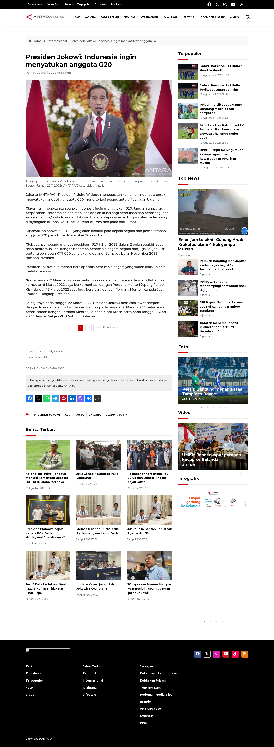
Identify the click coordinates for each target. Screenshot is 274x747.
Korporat (146, 715)
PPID (143, 722)
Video (184, 412)
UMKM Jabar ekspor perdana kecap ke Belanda (211, 457)
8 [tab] (228, 473)
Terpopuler (83, 4)
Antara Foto (53, 4)
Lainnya (234, 17)
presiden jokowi (47, 414)
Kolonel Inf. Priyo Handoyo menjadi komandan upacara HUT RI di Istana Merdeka (47, 478)
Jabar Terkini (110, 17)
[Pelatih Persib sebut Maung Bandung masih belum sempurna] (188, 110)
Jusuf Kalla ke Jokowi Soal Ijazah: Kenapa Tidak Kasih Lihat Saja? (46, 589)
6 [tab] (216, 473)
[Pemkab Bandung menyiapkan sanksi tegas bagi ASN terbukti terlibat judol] (188, 267)
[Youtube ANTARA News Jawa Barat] (233, 4)
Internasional (150, 17)
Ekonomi (130, 17)
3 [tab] (213, 407)
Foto (183, 346)
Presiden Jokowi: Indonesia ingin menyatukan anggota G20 (115, 41)
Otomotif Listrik (212, 17)
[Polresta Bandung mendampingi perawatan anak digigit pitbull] (188, 287)
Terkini (69, 4)
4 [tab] (219, 407)
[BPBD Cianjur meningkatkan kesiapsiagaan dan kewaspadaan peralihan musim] (188, 156)
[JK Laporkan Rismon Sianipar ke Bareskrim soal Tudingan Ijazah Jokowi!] (149, 565)
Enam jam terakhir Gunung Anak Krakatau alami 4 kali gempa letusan (210, 244)
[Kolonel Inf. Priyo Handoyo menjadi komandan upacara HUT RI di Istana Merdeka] (48, 454)
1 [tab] (201, 407)
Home (76, 17)
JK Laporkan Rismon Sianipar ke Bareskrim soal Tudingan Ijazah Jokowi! (149, 589)
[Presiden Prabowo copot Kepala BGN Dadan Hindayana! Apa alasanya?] (48, 510)
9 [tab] (234, 473)
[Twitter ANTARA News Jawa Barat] (217, 4)
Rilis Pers (116, 4)
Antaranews (35, 4)
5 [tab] (225, 407)
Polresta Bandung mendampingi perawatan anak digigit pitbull (223, 286)
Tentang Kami (150, 687)
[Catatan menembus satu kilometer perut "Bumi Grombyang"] (188, 329)
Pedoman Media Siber (157, 694)
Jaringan (146, 666)
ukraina (95, 414)
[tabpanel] (213, 380)
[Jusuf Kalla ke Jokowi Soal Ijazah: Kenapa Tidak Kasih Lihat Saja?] (48, 565)
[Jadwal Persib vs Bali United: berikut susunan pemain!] (188, 91)
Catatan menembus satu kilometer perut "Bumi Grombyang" (219, 327)
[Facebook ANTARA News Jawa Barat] (209, 4)
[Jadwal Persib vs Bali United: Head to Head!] (188, 72)
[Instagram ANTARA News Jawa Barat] (225, 4)
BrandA (145, 701)
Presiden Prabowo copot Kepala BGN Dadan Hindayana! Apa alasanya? (45, 533)
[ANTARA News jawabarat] (46, 17)
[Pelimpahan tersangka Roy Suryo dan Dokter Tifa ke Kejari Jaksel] (149, 454)
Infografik (188, 478)
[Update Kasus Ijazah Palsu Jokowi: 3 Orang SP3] (98, 565)
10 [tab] (240, 473)
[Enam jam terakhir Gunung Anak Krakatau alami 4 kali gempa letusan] (213, 212)
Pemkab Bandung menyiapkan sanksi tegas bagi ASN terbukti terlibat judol (223, 265)
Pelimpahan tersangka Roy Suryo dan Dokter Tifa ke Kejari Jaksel (147, 478)
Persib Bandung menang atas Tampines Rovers (212, 391)
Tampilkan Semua (107, 327)
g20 (68, 414)
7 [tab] (222, 473)
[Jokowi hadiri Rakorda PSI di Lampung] (98, 454)
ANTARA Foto (150, 708)
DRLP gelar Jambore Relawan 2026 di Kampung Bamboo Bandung (222, 307)
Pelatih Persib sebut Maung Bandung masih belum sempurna (221, 109)
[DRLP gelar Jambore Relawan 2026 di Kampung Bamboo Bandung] (188, 308)
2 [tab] (207, 407)
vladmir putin (117, 414)
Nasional (90, 17)
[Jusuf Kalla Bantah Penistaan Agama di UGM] (149, 510)
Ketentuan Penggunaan (158, 673)
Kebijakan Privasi (153, 680)
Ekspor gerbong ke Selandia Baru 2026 (210, 605)
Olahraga (170, 17)
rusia (79, 414)
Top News (100, 4)
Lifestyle (188, 17)
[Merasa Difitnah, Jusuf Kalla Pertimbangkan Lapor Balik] (98, 510)
